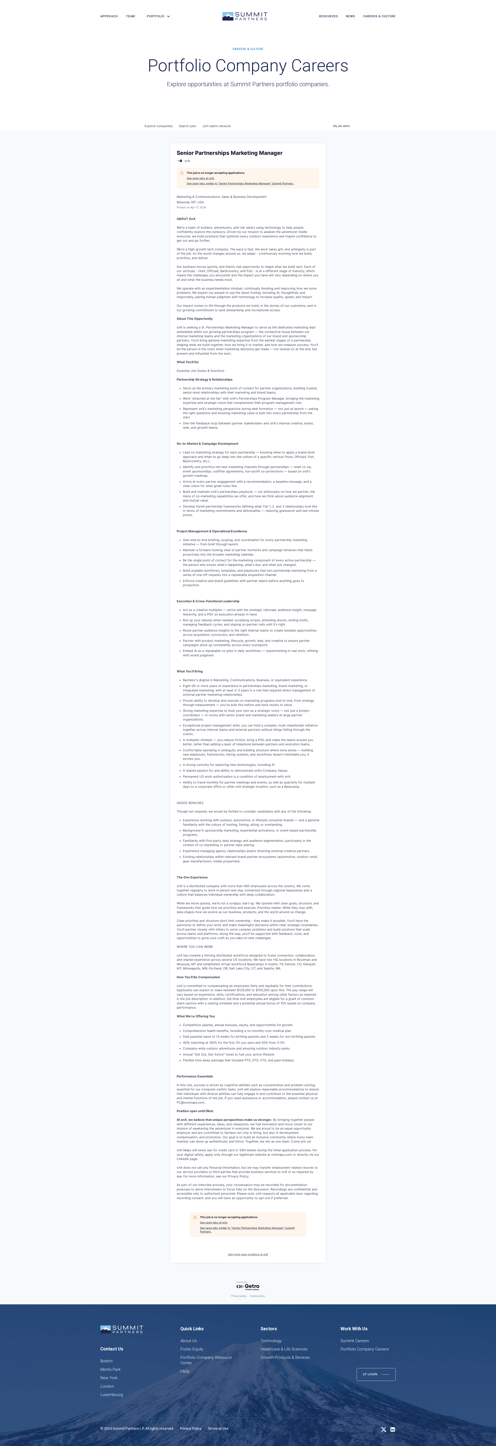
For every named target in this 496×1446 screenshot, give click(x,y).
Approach (109, 16)
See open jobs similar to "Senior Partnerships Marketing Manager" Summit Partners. (240, 183)
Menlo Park (110, 1369)
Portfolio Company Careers (365, 1349)
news (350, 16)
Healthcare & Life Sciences (284, 1349)
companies (159, 126)
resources (328, 16)
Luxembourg (111, 1394)
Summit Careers (355, 1340)
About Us (188, 1340)
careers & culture (379, 16)
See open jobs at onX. (201, 178)
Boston (106, 1361)
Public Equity (191, 1349)
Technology (271, 1340)
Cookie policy (257, 1295)
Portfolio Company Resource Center (206, 1360)
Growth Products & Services (285, 1357)
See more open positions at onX (248, 1254)
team (130, 16)
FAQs (184, 1371)
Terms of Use (218, 1428)
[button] (156, 16)
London (107, 1386)
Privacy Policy (191, 1428)
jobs (187, 126)
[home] (244, 16)
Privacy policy (239, 1295)
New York (108, 1377)
